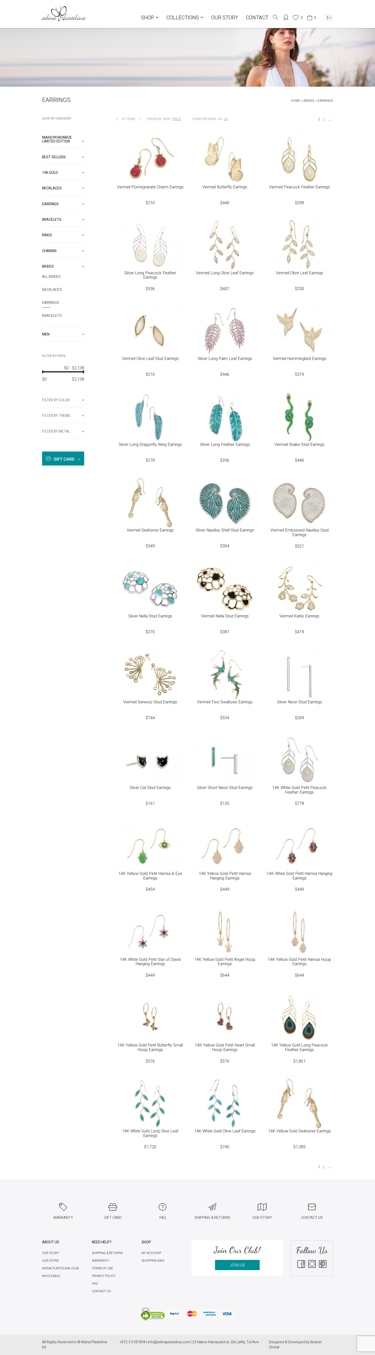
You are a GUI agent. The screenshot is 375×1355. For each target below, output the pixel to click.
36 (226, 119)
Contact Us (101, 1291)
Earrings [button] (50, 204)
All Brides (51, 276)
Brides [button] (48, 266)
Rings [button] (47, 235)
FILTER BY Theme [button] (56, 415)
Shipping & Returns (107, 1253)
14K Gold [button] (50, 172)
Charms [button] (49, 251)
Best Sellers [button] (54, 157)
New (166, 119)
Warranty (100, 1260)
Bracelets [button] (51, 219)
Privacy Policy (103, 1276)
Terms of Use (102, 1268)
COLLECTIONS (183, 17)
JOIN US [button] (237, 1265)
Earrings (50, 302)
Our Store (50, 1260)
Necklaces (52, 289)
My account (151, 1253)
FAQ (95, 1283)
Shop (148, 17)
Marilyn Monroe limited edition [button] (57, 139)
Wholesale (51, 1276)
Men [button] (45, 334)
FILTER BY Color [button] (56, 400)
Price (177, 119)
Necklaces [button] (52, 188)
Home (295, 100)
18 (219, 119)
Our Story (224, 17)
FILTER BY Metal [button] (56, 431)
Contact (257, 17)
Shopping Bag (153, 1260)
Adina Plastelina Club (60, 1268)
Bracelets (52, 315)
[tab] (63, 140)
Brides (309, 100)
